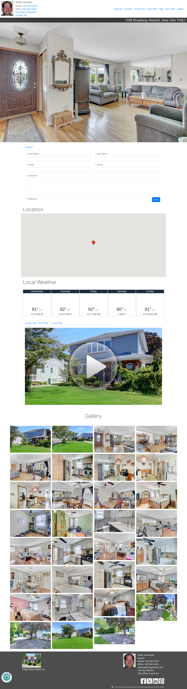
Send (156, 199)
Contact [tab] (29, 147)
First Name (33, 153)
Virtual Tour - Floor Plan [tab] (36, 323)
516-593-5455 (30, 9)
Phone (99, 164)
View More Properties (26, 12)
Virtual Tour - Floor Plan (145, 9)
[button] (5, 80)
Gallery (180, 9)
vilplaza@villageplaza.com (150, 667)
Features (118, 9)
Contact (128, 9)
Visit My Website (146, 670)
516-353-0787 (30, 6)
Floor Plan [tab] (57, 323)
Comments (32, 175)
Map (161, 9)
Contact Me (21, 15)
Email (30, 164)
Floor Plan (170, 9)
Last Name (101, 153)
